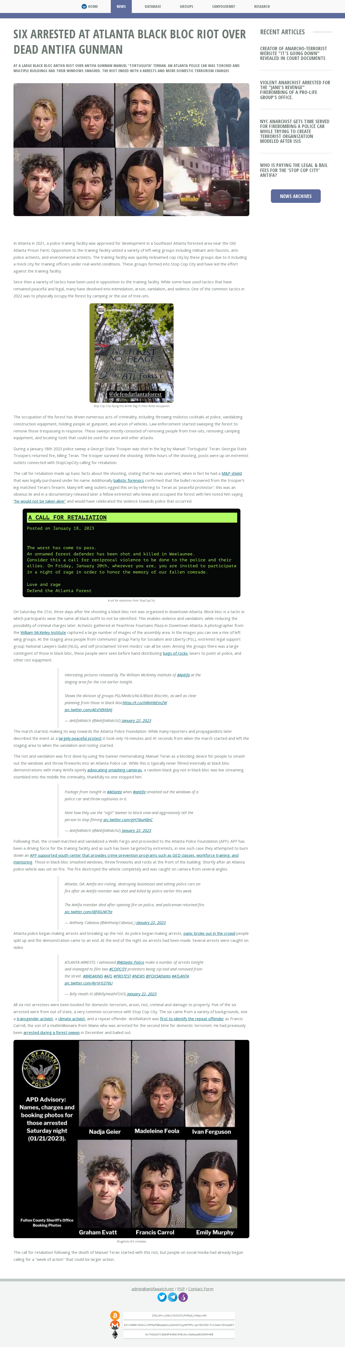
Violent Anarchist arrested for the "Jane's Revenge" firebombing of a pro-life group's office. (295, 89)
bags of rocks (175, 653)
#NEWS (138, 976)
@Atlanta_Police (130, 962)
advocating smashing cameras (114, 769)
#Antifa (183, 674)
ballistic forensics (128, 480)
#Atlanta (114, 791)
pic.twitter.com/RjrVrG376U (89, 983)
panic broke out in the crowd (209, 933)
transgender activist (35, 1018)
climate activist (71, 1018)
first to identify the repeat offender (192, 1018)
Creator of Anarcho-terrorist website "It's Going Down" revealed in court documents (293, 53)
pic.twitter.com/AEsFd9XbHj (88, 709)
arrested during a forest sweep (51, 1032)
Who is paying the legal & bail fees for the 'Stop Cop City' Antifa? (294, 170)
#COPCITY (117, 969)
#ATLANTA (180, 976)
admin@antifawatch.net (153, 1288)
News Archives (296, 196)
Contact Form (200, 1288)
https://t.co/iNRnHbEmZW (145, 702)
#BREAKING (93, 976)
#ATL (108, 976)
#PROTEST (122, 976)
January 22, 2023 (136, 720)
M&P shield (232, 473)
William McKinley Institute (43, 632)
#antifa (139, 791)
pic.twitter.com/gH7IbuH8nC (128, 819)
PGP (181, 1288)
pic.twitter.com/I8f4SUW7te (88, 911)
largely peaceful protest (80, 738)
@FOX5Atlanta (158, 976)
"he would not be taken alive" (39, 501)
